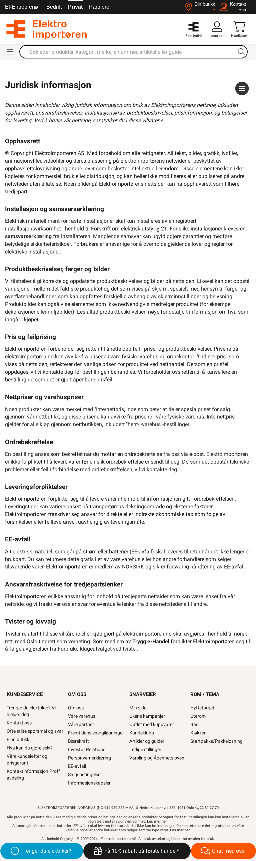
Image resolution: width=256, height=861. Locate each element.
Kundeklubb (141, 732)
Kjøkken (198, 732)
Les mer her (157, 821)
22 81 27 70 (209, 808)
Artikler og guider (146, 741)
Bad (194, 724)
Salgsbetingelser (85, 774)
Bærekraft (78, 741)
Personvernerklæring (89, 757)
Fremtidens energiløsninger (96, 732)
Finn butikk (18, 739)
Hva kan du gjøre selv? (30, 747)
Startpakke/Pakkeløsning (216, 741)
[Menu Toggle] (10, 51)
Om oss (76, 707)
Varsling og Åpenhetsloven (156, 757)
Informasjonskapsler (89, 783)
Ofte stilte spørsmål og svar (35, 731)
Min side (137, 707)
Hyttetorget (202, 707)
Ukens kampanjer (147, 716)
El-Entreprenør (22, 7)
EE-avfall (77, 766)
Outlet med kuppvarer (151, 724)
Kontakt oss (19, 722)
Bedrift (54, 7)
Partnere (99, 7)
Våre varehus (81, 716)
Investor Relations (86, 749)
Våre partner (81, 724)
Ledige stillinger (145, 749)
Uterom (198, 716)
